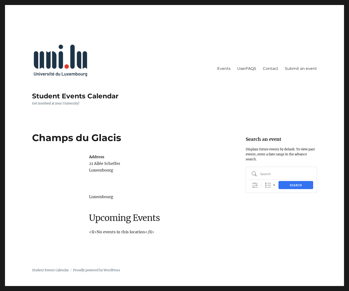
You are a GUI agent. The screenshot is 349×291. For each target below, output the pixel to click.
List (268, 185)
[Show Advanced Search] (255, 185)
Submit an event (301, 68)
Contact (270, 68)
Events (224, 68)
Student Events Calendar (75, 96)
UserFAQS (246, 68)
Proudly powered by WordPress (96, 270)
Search (296, 185)
